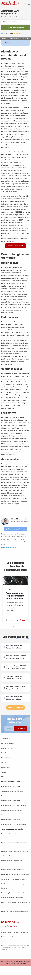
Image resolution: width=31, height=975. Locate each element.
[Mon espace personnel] (25, 3)
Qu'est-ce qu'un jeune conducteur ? (12, 893)
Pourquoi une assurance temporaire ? (13, 870)
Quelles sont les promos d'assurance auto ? (15, 911)
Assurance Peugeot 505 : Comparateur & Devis (14, 698)
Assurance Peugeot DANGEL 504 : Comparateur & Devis (16, 667)
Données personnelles (21, 933)
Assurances (5, 762)
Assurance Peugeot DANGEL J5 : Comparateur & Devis (16, 657)
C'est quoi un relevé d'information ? (12, 898)
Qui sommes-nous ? (7, 743)
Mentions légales (6, 933)
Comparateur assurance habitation (12, 791)
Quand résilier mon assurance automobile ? (15, 874)
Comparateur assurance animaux (11, 810)
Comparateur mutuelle (8, 796)
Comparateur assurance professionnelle (14, 824)
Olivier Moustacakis (19, 519)
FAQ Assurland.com (7, 777)
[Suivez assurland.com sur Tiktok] (17, 926)
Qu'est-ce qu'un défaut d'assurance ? (13, 879)
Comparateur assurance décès (10, 820)
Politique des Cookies (8, 937)
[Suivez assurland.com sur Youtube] (11, 926)
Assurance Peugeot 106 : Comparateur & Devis (14, 677)
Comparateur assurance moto (10, 801)
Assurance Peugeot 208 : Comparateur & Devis (14, 647)
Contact (3, 772)
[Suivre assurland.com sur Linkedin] (8, 926)
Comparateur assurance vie (10, 815)
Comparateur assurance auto (10, 786)
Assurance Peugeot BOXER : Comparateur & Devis (16, 687)
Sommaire (8, 43)
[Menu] (29, 4)
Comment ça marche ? (8, 748)
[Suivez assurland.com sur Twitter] (5, 926)
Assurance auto (14, 39)
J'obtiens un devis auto (15, 246)
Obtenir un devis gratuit (15, 27)
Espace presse (5, 767)
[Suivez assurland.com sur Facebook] (2, 926)
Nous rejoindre (6, 758)
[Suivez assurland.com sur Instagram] (14, 926)
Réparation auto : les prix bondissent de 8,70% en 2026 (15, 596)
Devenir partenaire (7, 753)
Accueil (3, 39)
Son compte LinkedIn (8, 548)
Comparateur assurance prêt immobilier (14, 805)
